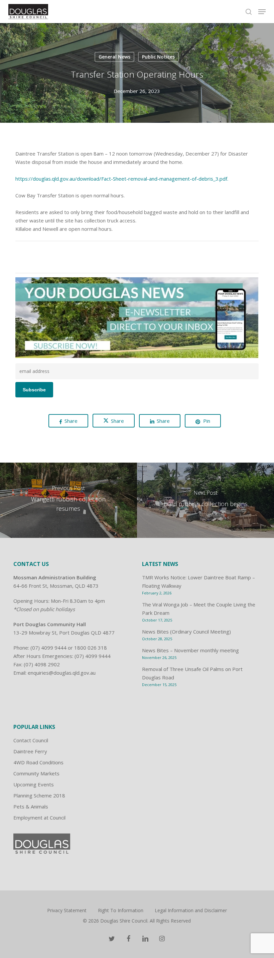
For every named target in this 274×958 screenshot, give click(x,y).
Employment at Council (39, 817)
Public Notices (158, 57)
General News (114, 57)
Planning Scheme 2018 (39, 795)
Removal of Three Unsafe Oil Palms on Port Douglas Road (192, 673)
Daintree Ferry (30, 751)
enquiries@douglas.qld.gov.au (62, 672)
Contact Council (30, 740)
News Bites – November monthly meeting (190, 650)
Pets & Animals (30, 806)
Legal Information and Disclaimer (191, 910)
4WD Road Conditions (38, 762)
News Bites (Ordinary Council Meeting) (186, 631)
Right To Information (120, 910)
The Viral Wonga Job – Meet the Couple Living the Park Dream (198, 608)
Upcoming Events (33, 784)
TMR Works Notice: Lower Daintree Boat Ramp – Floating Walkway (198, 581)
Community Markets (36, 773)
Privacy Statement (67, 910)
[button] (262, 11)
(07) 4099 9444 (48, 647)
